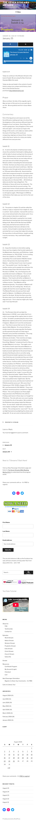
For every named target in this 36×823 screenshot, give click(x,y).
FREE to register (24, 776)
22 (31, 758)
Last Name (6, 531)
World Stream (9, 638)
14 (27, 754)
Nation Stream (9, 640)
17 (9, 758)
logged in (13, 432)
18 (14, 758)
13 (23, 754)
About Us (5, 623)
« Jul (9, 768)
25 (14, 761)
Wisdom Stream (10, 643)
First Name (6, 522)
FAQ (6, 626)
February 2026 (7, 716)
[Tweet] (25, 44)
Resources (6, 664)
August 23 (6, 795)
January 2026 (7, 720)
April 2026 (6, 709)
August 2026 (7, 695)
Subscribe (8, 657)
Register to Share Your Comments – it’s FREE (18, 681)
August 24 (6, 792)
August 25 (6, 788)
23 (5, 761)
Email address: (7, 540)
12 (18, 754)
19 (18, 758)
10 (9, 754)
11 (13, 754)
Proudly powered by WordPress (11, 819)
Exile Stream (9, 648)
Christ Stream (9, 651)
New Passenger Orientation (11, 678)
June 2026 (6, 702)
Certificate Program (11, 666)
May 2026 (6, 706)
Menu (19, 12)
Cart (6, 675)
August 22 (6, 799)
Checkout (8, 672)
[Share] (10, 44)
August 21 (6, 802)
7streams (20, 36)
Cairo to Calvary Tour (9, 684)
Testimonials (9, 629)
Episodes (5, 635)
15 (31, 754)
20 (23, 758)
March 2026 (6, 713)
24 (9, 761)
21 (27, 758)
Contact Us (8, 631)
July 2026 (6, 699)
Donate (5, 660)
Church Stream (9, 654)
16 (4, 758)
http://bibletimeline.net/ (16, 90)
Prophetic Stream (11, 422)
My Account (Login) (11, 669)
